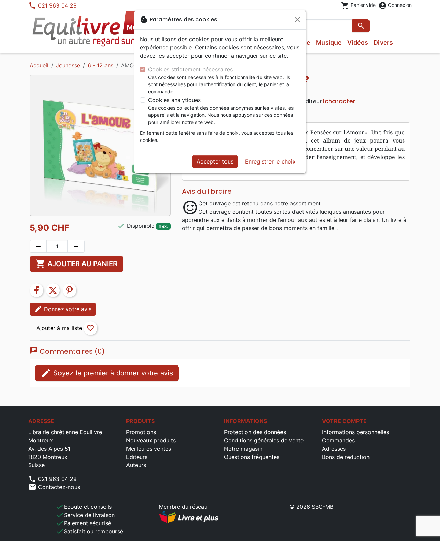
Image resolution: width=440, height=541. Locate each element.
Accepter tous (215, 161)
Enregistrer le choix (270, 161)
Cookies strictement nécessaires (190, 69)
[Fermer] (297, 19)
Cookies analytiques (174, 100)
